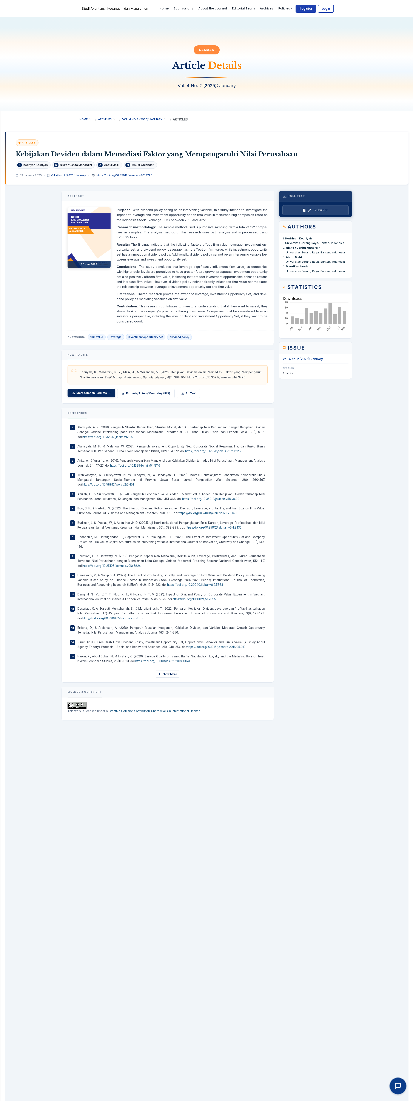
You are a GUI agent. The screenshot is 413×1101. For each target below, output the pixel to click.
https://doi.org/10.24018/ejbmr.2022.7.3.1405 (208, 513)
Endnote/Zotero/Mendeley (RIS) (148, 393)
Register (305, 8)
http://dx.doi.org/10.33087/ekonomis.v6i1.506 (113, 618)
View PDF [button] (321, 210)
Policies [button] (284, 8)
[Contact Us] (398, 1086)
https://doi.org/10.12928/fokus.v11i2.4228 (213, 451)
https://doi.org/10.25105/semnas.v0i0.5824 (111, 565)
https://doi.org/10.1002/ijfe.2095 (194, 599)
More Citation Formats (91, 393)
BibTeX (191, 393)
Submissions (183, 8)
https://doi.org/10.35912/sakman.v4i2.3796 (124, 175)
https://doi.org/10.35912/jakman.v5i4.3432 (213, 527)
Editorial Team (243, 8)
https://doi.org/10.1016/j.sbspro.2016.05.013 (216, 647)
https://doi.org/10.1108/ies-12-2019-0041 (162, 661)
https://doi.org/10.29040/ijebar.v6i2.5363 (195, 584)
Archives (266, 8)
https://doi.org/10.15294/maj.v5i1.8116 (135, 465)
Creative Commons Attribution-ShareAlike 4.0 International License (154, 711)
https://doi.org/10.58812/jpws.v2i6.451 (108, 484)
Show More (169, 674)
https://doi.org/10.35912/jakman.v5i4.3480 (210, 499)
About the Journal (212, 8)
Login (326, 8)
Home (164, 8)
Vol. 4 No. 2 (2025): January (142, 119)
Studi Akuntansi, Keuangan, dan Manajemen (115, 8)
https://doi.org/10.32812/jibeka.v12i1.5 (107, 437)
